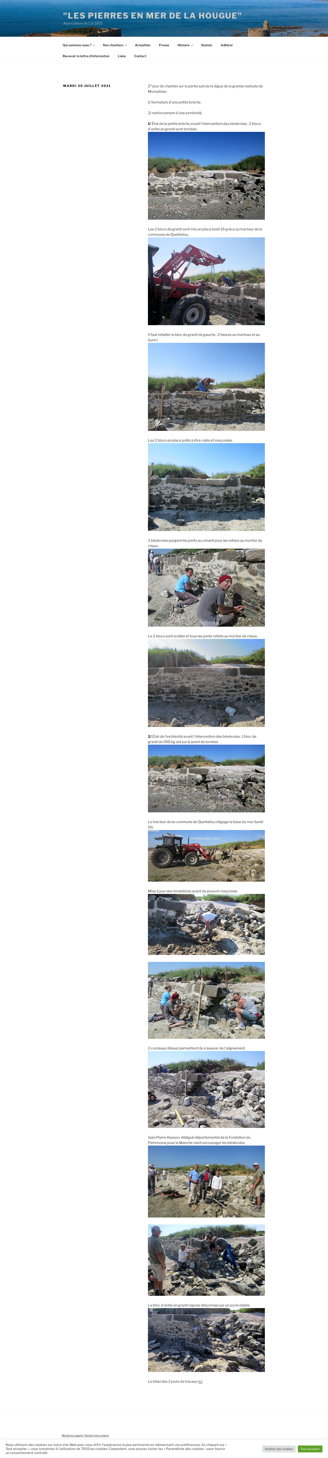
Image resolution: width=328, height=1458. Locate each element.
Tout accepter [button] (310, 1449)
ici (200, 1381)
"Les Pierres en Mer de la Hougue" (152, 16)
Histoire (183, 45)
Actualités (142, 45)
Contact (140, 56)
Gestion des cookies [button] (279, 1449)
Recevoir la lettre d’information (86, 56)
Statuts (206, 45)
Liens (122, 56)
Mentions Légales (73, 1435)
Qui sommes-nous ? (77, 45)
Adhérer (227, 45)
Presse (164, 45)
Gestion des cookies (97, 1435)
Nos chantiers (113, 45)
